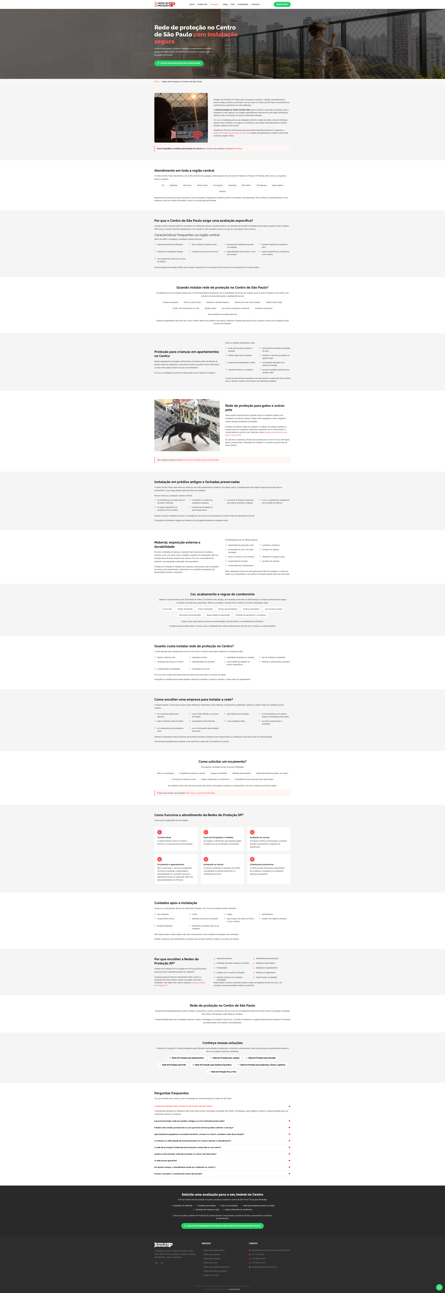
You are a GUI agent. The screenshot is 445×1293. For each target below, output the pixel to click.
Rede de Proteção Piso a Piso (224, 1072)
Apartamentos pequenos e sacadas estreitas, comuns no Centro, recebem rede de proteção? (199, 1134)
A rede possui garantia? (165, 1160)
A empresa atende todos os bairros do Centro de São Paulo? (183, 1106)
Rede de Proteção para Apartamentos (188, 1058)
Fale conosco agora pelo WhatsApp (200, 793)
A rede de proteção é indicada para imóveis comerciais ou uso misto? (187, 1147)
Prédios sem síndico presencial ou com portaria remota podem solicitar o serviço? (194, 1127)
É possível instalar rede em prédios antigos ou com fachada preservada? (189, 1121)
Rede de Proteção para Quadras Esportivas (213, 1065)
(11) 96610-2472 (258, 1263)
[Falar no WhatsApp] (439, 1287)
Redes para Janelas (212, 1254)
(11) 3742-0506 (258, 1254)
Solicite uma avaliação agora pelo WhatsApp (201, 460)
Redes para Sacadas (212, 1258)
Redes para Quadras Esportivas (216, 1267)
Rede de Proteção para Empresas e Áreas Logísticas (262, 1065)
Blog (225, 4)
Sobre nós (202, 4)
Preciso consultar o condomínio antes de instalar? (178, 1173)
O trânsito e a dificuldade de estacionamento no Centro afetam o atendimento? (192, 1141)
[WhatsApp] (162, 1263)
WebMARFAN (234, 1289)
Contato (255, 4)
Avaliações (243, 4)
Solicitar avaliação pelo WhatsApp (180, 63)
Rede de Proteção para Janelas (226, 1058)
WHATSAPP (282, 4)
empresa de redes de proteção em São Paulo (231, 133)
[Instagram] (156, 1263)
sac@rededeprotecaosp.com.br (264, 1267)
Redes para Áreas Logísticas (215, 1271)
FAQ (232, 4)
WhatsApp (238, 148)
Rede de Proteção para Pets (174, 1065)
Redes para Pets (210, 1263)
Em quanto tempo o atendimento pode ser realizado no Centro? (185, 1167)
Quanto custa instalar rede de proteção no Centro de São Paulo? (185, 1154)
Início (191, 4)
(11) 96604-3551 (258, 1258)
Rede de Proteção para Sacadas (262, 1058)
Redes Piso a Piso (211, 1275)
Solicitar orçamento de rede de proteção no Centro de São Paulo (224, 1226)
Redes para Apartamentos (214, 1250)
